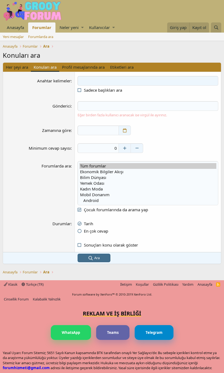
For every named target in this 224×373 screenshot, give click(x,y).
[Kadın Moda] (147, 189)
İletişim (126, 284)
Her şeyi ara (17, 67)
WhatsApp (71, 332)
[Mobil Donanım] (147, 195)
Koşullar (142, 284)
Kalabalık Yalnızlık (47, 299)
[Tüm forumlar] (147, 166)
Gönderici (61, 106)
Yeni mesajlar (13, 36)
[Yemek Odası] (147, 183)
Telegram (154, 332)
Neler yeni (69, 27)
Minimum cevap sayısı (50, 148)
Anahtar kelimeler (54, 80)
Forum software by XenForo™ (112, 294)
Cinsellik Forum (16, 299)
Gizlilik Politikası (165, 284)
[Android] (147, 200)
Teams (113, 332)
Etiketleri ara (122, 67)
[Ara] (216, 27)
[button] (82, 27)
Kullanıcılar (99, 27)
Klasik (12, 284)
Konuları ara (45, 67)
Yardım (187, 284)
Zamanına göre (56, 130)
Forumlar (41, 27)
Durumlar (61, 223)
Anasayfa (15, 27)
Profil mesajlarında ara (83, 67)
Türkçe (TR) (34, 284)
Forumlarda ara (40, 36)
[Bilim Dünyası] (147, 177)
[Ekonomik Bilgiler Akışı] (147, 172)
